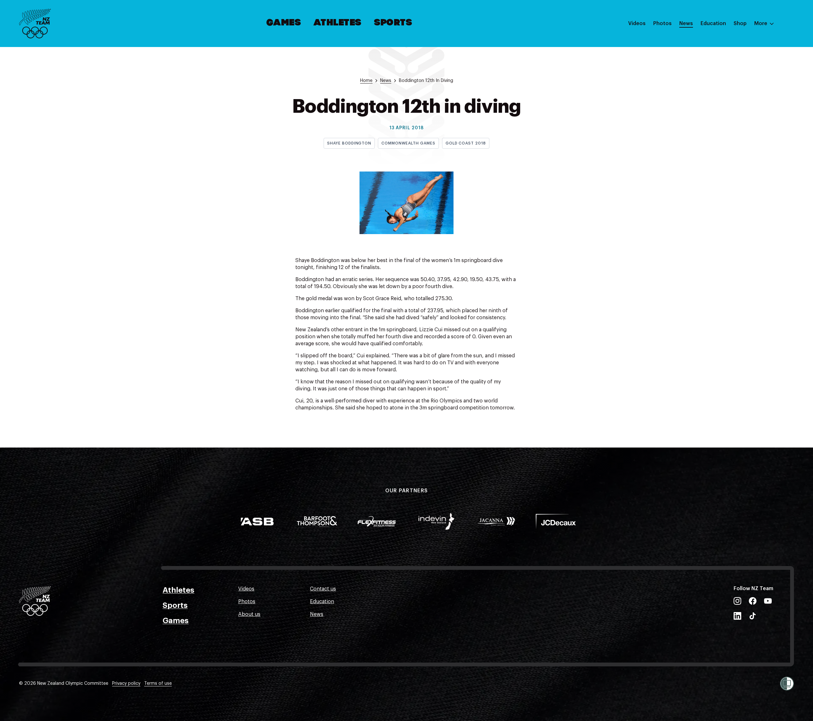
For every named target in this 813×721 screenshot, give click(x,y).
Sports (393, 23)
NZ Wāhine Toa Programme (733, 105)
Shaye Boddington (349, 143)
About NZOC (716, 42)
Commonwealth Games (408, 143)
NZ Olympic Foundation (729, 93)
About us (249, 614)
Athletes (337, 23)
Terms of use (158, 683)
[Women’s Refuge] (787, 684)
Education (713, 23)
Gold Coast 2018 (466, 143)
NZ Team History (720, 67)
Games (284, 23)
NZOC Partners (718, 80)
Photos (662, 23)
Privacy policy (126, 683)
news (385, 80)
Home (366, 80)
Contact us (323, 588)
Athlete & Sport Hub (725, 54)
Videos (637, 23)
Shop (740, 23)
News (686, 23)
